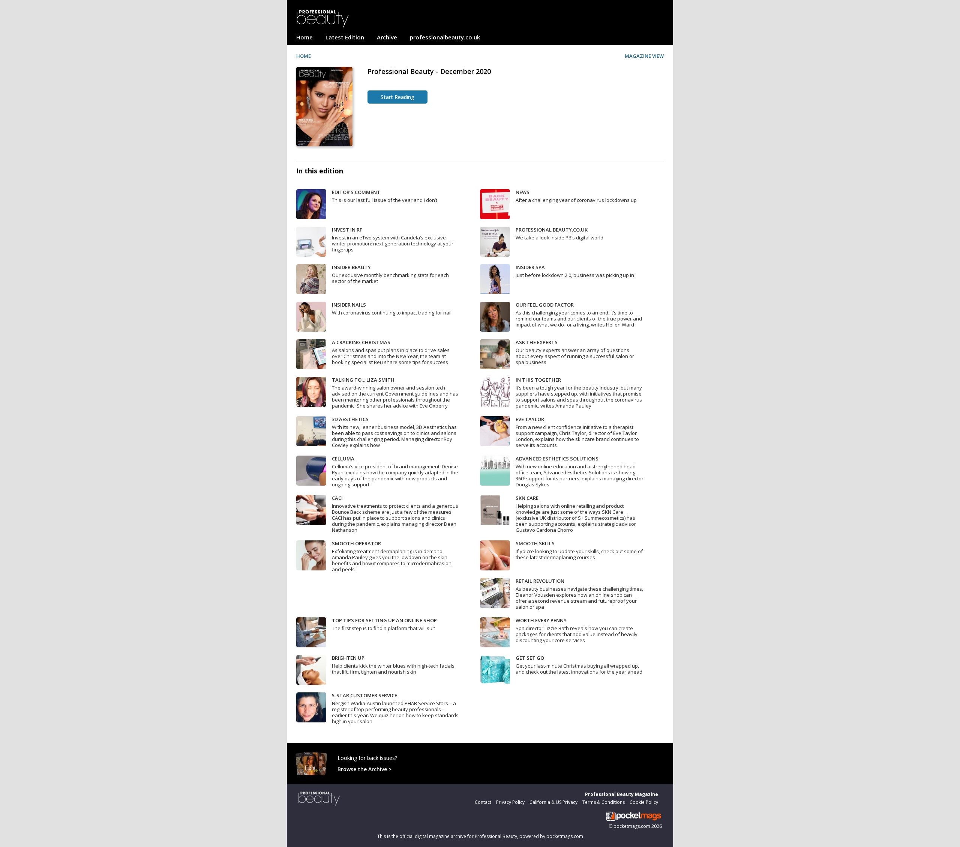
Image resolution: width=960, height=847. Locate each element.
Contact (483, 802)
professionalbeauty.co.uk (445, 37)
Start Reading (397, 97)
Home (304, 37)
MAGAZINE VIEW (644, 56)
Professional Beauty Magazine (621, 794)
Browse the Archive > (365, 769)
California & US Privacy (554, 802)
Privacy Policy (510, 802)
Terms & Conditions (603, 802)
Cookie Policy (644, 802)
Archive (387, 37)
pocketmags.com (632, 826)
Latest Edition (345, 37)
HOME (303, 56)
